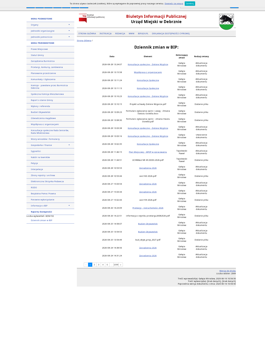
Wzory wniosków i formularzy (45, 139)
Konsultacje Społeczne (148, 80)
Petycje (34, 163)
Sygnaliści (36, 151)
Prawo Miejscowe (39, 49)
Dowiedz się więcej (174, 3)
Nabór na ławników (40, 157)
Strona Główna (84, 40)
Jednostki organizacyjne (43, 31)
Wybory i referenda (40, 106)
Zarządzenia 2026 (148, 168)
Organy (34, 24)
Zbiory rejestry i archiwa (43, 175)
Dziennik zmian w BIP (41, 220)
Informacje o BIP (39, 205)
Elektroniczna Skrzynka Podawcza (47, 181)
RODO (34, 187)
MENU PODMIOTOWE (41, 18)
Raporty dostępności (41, 211)
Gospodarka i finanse (41, 145)
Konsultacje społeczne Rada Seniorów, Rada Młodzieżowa (50, 131)
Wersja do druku (227, 270)
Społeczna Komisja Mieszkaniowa (47, 94)
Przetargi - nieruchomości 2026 (147, 208)
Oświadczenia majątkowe (43, 118)
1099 (116, 265)
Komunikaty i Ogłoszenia (43, 79)
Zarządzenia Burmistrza (43, 61)
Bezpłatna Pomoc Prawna (43, 193)
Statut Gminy (37, 55)
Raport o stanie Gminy (42, 100)
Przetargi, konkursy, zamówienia (47, 67)
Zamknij (190, 3)
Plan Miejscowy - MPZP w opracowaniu (148, 152)
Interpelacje (37, 169)
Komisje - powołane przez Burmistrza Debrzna (49, 86)
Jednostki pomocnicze (41, 37)
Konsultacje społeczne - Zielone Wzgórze (148, 64)
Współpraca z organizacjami (45, 124)
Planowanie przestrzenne (43, 73)
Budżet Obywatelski (40, 112)
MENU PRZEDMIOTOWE (42, 43)
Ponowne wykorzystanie (42, 199)
